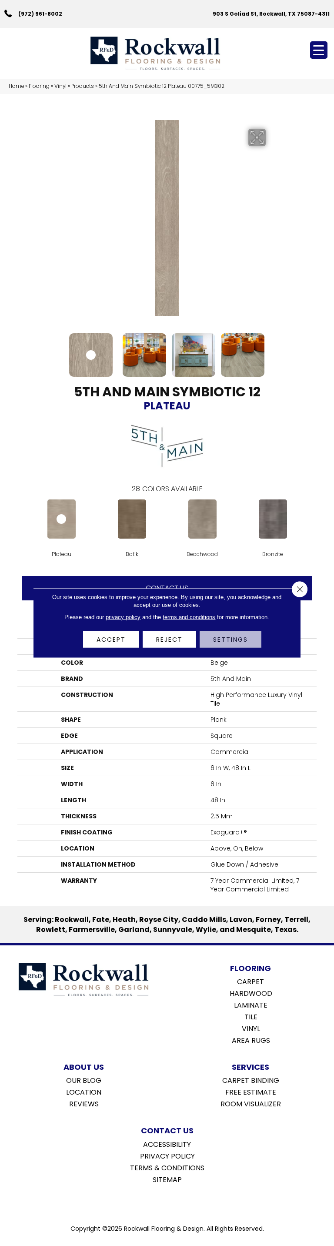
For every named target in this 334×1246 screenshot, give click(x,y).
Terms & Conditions (167, 1167)
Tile (250, 1016)
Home (16, 86)
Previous (62, 350)
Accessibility (167, 1143)
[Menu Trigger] (318, 50)
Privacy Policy (167, 1155)
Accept (111, 639)
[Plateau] (61, 519)
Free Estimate (250, 1091)
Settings (230, 639)
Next (271, 350)
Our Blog (83, 1079)
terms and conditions (189, 617)
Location (83, 1091)
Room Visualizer (250, 1103)
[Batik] (132, 519)
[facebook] (158, 1201)
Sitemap (167, 1179)
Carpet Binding (250, 1079)
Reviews (84, 1103)
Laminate (250, 1004)
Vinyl (60, 86)
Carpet (250, 981)
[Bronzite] (272, 519)
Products (82, 86)
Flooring (39, 86)
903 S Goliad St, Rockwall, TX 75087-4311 (271, 13)
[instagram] (173, 1201)
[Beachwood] (202, 519)
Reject (169, 639)
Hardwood (251, 992)
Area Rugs (251, 1039)
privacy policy (123, 617)
